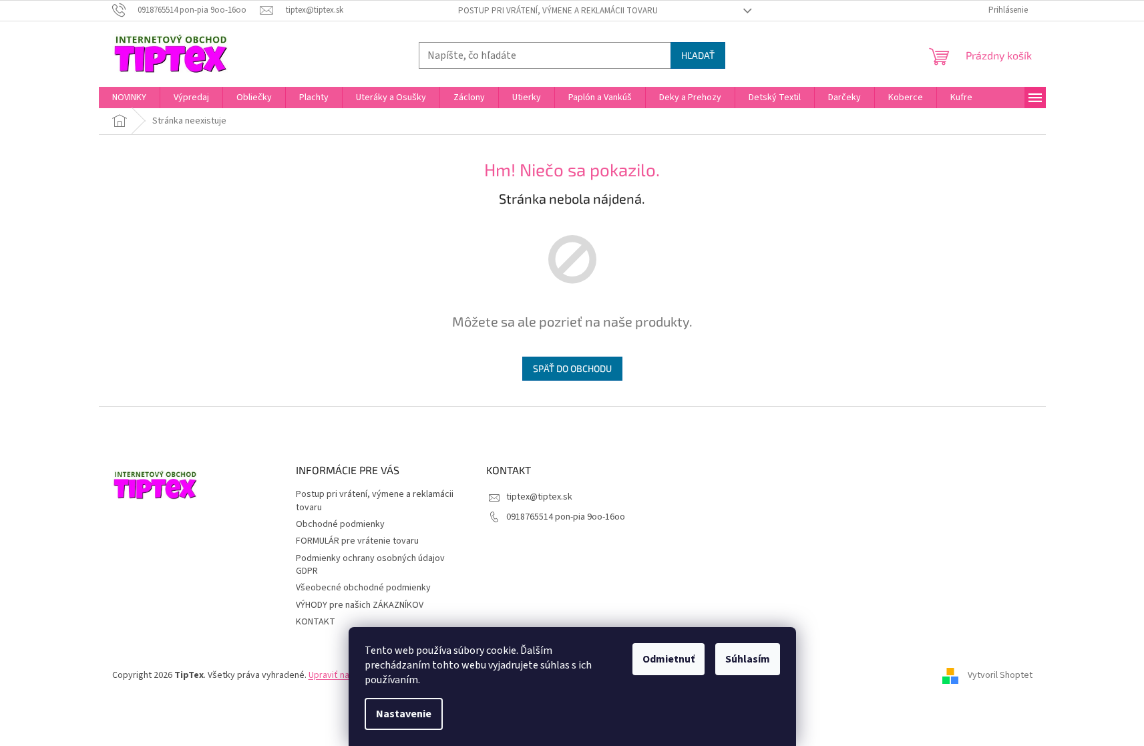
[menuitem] (129, 97)
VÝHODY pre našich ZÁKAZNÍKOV (359, 605)
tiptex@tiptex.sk (539, 497)
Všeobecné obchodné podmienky (363, 587)
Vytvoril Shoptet (1000, 675)
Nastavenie (403, 714)
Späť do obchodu (572, 368)
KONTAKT (315, 621)
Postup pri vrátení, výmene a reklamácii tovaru (558, 11)
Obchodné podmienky (340, 524)
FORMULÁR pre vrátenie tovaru (357, 541)
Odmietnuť (668, 659)
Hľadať (698, 55)
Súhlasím (747, 659)
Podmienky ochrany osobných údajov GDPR (370, 565)
